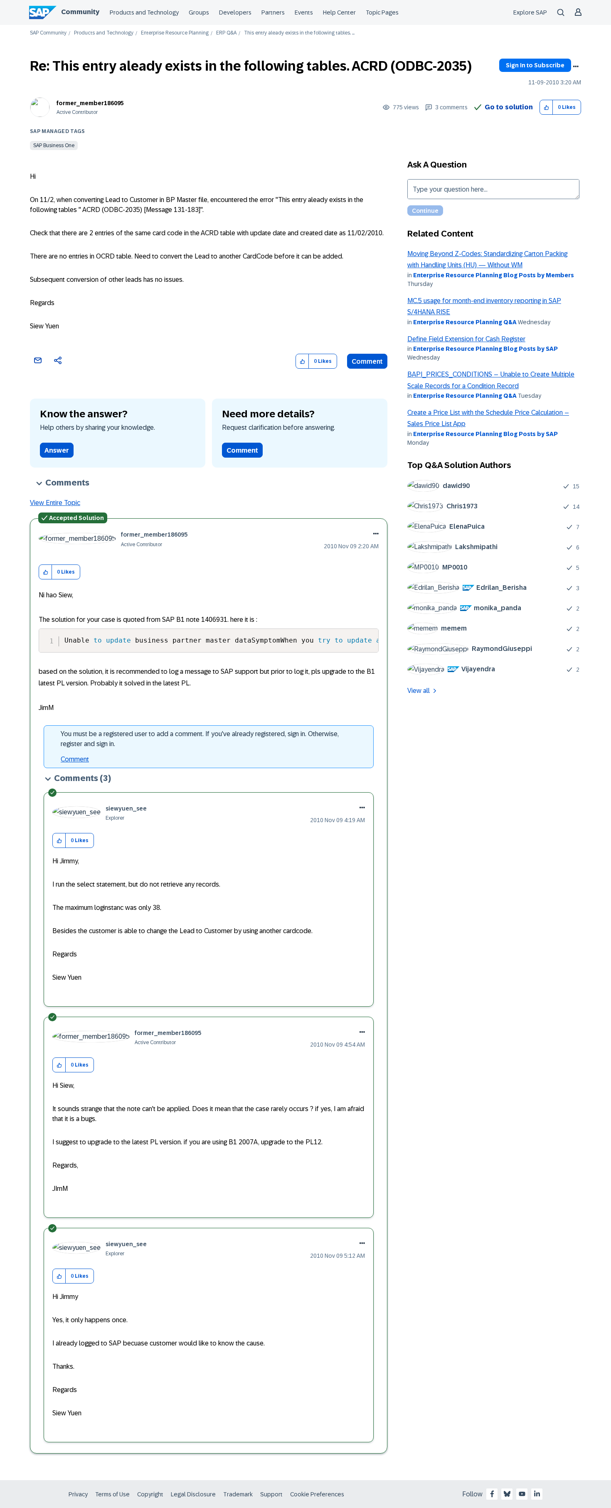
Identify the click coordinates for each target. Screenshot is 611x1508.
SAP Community (48, 33)
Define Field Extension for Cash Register (466, 339)
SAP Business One (53, 145)
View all (418, 690)
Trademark (238, 1494)
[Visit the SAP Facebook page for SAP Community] (492, 1494)
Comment (367, 361)
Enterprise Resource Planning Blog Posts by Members (493, 275)
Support (271, 1494)
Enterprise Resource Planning (175, 33)
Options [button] (575, 66)
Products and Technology (144, 12)
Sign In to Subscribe (535, 65)
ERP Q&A (226, 33)
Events (304, 12)
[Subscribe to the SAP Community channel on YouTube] (522, 1494)
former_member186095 (90, 103)
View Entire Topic (55, 502)
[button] (546, 107)
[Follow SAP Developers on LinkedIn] (537, 1494)
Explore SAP (530, 12)
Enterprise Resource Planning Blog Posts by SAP (485, 348)
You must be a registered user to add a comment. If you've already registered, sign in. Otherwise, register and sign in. (200, 738)
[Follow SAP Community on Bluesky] (507, 1494)
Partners (273, 12)
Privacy (78, 1494)
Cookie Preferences (317, 1494)
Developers (235, 12)
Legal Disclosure (193, 1494)
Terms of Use (112, 1494)
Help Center (339, 12)
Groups (199, 12)
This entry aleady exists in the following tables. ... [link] (299, 33)
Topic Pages (382, 12)
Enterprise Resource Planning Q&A (465, 322)
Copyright (150, 1494)
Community (80, 11)
